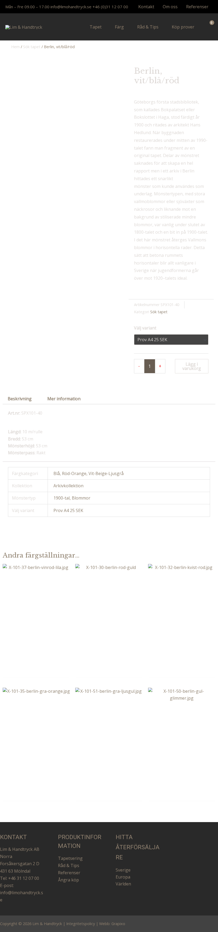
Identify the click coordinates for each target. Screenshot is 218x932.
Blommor (81, 498)
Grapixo (118, 923)
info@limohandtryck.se (71, 6)
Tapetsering (70, 858)
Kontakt (146, 7)
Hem (15, 46)
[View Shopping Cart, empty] (208, 27)
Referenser (197, 7)
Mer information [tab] (64, 399)
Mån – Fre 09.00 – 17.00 (27, 6)
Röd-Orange (74, 473)
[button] (104, 27)
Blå (56, 473)
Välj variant (145, 328)
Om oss (170, 7)
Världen (123, 884)
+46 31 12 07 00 (23, 878)
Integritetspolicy (80, 923)
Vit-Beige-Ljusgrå (106, 473)
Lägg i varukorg (191, 366)
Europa (123, 877)
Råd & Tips (68, 865)
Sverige (123, 870)
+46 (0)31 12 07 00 (110, 6)
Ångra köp (68, 880)
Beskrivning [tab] (20, 399)
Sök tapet (31, 46)
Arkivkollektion (68, 486)
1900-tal (61, 498)
